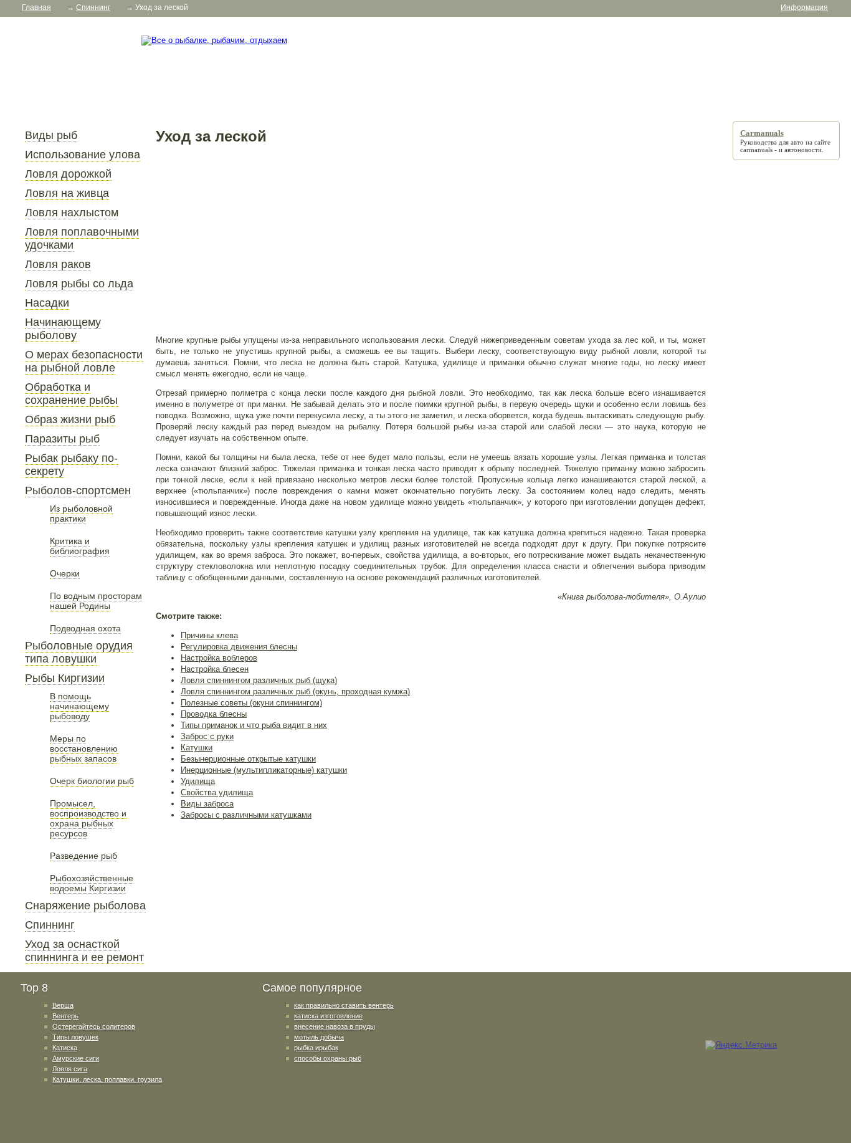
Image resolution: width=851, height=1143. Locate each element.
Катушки (196, 747)
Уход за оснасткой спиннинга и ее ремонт (84, 951)
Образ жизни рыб (70, 419)
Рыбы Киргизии (65, 678)
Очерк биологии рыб (92, 781)
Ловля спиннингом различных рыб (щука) (259, 680)
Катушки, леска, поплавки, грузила (107, 1079)
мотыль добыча (319, 1037)
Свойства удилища (217, 792)
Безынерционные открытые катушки (248, 758)
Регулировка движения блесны (239, 646)
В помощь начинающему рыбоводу (79, 706)
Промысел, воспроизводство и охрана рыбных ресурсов (88, 818)
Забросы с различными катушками (246, 815)
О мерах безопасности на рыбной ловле (84, 361)
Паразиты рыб (62, 439)
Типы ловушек (75, 1037)
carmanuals (756, 149)
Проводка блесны (214, 714)
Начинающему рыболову (63, 329)
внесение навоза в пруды (334, 1026)
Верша (63, 1005)
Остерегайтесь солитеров (93, 1026)
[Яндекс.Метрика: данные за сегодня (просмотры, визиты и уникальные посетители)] (741, 1045)
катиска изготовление (328, 1016)
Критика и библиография (80, 546)
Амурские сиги (75, 1058)
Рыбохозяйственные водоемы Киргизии (91, 883)
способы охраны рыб (327, 1058)
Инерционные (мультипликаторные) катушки (264, 770)
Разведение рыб (83, 856)
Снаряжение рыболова (85, 905)
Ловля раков (58, 264)
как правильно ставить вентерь (344, 1005)
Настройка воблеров (219, 657)
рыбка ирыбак (316, 1047)
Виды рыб (51, 135)
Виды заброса (207, 803)
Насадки (47, 303)
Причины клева (209, 635)
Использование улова (82, 154)
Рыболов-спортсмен (78, 490)
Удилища (198, 781)
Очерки (65, 573)
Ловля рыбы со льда (79, 283)
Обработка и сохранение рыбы (71, 393)
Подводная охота (85, 628)
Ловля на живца (67, 193)
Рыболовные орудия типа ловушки (79, 652)
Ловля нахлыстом (71, 212)
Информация (804, 7)
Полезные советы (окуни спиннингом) (251, 702)
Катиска (64, 1047)
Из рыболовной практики (81, 514)
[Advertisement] (431, 239)
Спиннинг (50, 925)
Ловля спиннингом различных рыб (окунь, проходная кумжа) (295, 691)
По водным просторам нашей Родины (96, 601)
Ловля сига (69, 1069)
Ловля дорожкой (68, 174)
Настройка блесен (215, 669)
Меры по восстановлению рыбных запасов (84, 748)
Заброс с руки (207, 736)
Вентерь (65, 1016)
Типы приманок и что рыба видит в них (254, 725)
